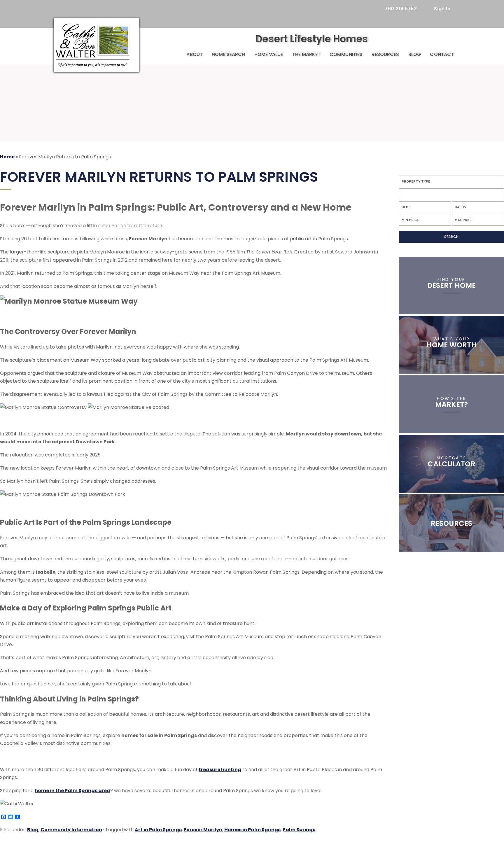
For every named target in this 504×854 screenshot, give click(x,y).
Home (175, 54)
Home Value (268, 54)
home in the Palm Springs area (72, 790)
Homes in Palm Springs (252, 829)
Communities (346, 54)
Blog (414, 54)
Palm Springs (299, 829)
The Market (306, 54)
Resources (385, 54)
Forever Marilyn (203, 829)
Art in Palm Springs (158, 829)
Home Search (228, 54)
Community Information (71, 829)
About (194, 54)
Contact (442, 54)
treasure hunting (220, 769)
